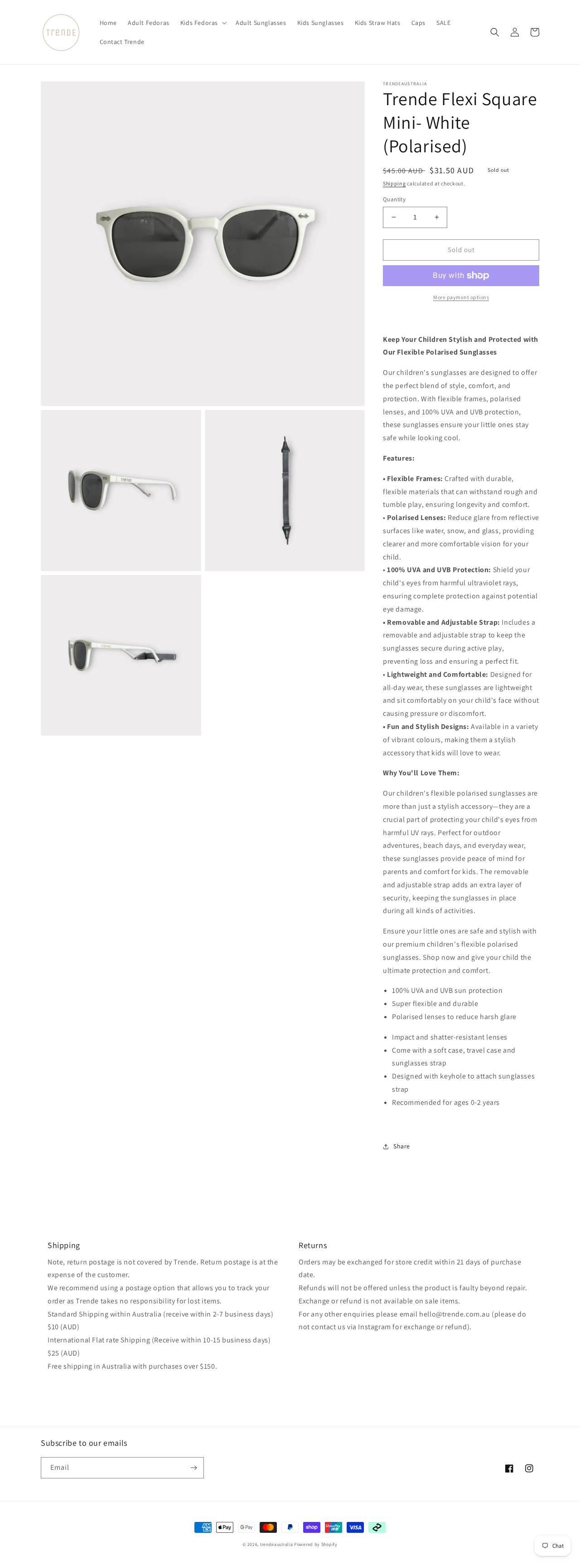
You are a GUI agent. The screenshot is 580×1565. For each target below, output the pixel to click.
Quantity (394, 199)
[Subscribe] (193, 1467)
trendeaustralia (276, 1544)
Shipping (394, 183)
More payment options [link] (461, 297)
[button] (202, 22)
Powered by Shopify (316, 1544)
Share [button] (401, 1146)
